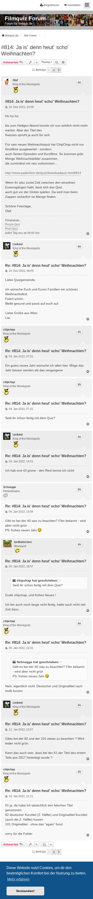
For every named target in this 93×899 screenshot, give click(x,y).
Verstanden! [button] (25, 891)
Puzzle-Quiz (12, 224)
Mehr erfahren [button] (18, 879)
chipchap (9, 329)
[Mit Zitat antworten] (79, 82)
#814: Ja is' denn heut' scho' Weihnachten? (35, 50)
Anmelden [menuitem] (74, 5)
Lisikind (18, 244)
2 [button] (54, 70)
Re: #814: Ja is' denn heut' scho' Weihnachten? (45, 265)
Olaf (15, 80)
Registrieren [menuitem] (51, 5)
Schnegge (9, 487)
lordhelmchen (23, 542)
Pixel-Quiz (11, 228)
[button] (59, 70)
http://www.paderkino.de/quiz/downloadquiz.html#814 (43, 173)
